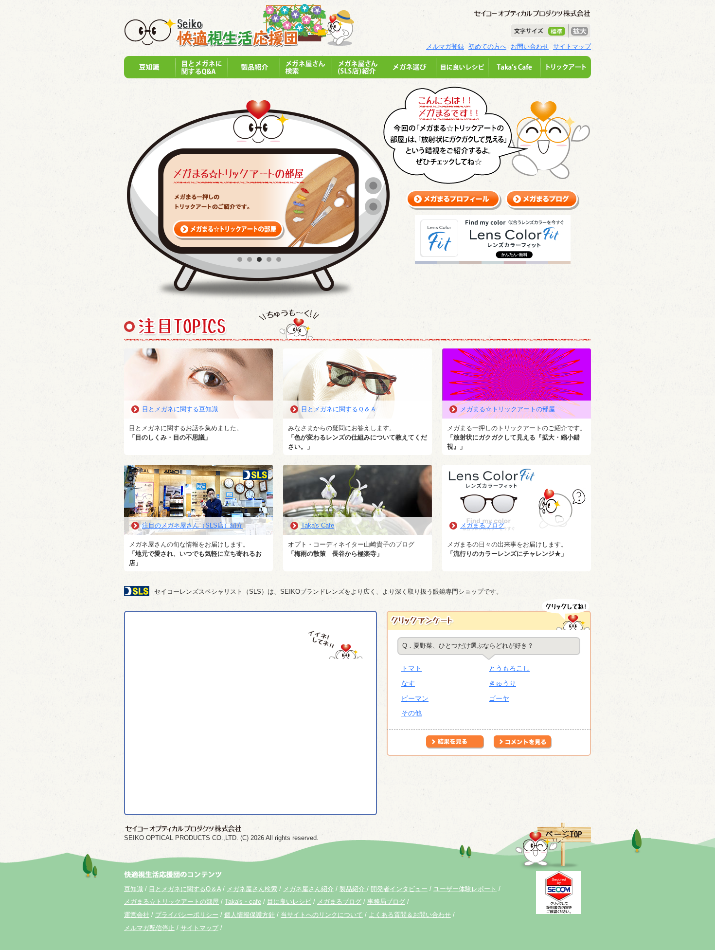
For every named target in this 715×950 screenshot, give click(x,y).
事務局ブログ (386, 901)
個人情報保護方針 (249, 914)
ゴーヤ (499, 698)
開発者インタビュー (399, 889)
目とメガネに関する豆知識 (180, 409)
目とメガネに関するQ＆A (185, 889)
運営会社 (136, 914)
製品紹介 (353, 889)
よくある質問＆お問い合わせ (410, 914)
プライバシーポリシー (186, 914)
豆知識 (133, 889)
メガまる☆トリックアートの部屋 (507, 409)
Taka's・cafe (243, 901)
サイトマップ (572, 46)
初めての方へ (487, 46)
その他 (411, 713)
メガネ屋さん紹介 (308, 889)
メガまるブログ (482, 525)
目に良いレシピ (289, 901)
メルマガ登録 (445, 46)
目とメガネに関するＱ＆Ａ (338, 409)
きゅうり (502, 683)
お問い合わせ (530, 46)
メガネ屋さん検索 (252, 889)
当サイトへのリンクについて (322, 914)
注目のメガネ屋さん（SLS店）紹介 (192, 525)
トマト (411, 668)
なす (408, 683)
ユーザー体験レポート (465, 889)
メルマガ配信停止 (149, 928)
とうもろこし (509, 668)
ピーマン (415, 698)
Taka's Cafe (317, 525)
